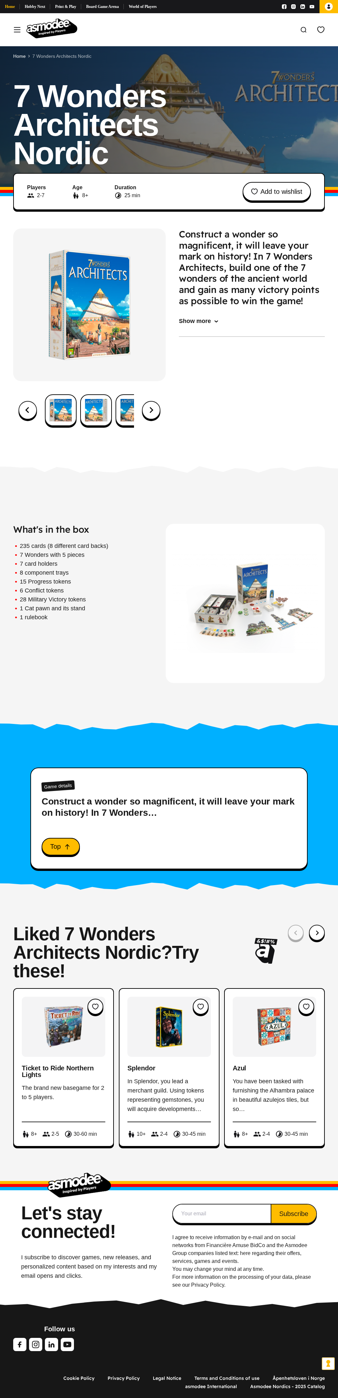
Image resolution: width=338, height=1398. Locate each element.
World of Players (143, 6)
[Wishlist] (321, 30)
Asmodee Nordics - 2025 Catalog (287, 1386)
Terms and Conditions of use (226, 1378)
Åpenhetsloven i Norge (299, 1378)
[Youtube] (312, 6)
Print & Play (65, 6)
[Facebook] (284, 6)
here (245, 1253)
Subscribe (293, 1213)
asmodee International (211, 1386)
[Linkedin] (302, 6)
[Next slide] (151, 410)
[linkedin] (51, 1344)
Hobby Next (35, 6)
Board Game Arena (102, 6)
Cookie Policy (78, 1378)
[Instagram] (293, 6)
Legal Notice (167, 1378)
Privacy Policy (124, 1378)
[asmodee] (51, 29)
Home (10, 6)
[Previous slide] (296, 933)
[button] (61, 410)
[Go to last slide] (27, 410)
